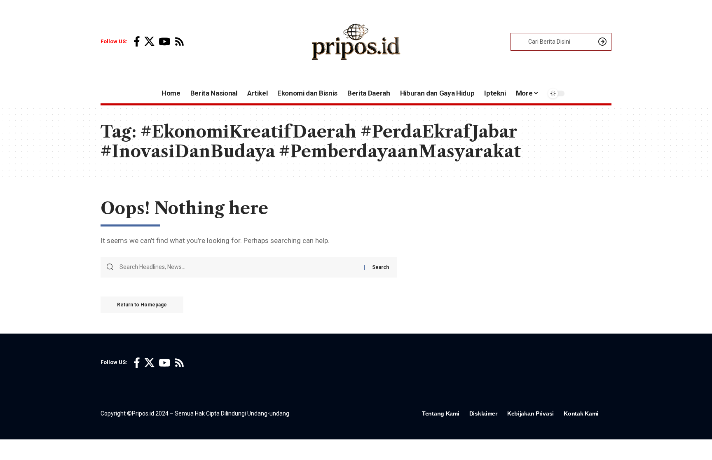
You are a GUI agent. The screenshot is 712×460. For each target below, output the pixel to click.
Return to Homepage (142, 305)
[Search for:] (238, 267)
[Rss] (179, 42)
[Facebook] (136, 42)
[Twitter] (149, 42)
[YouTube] (164, 42)
